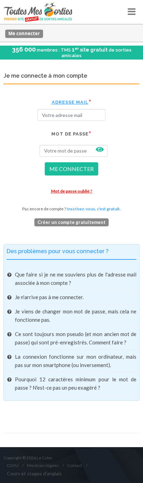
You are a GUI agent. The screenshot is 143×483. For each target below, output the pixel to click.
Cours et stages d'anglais (34, 473)
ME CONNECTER (71, 168)
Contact (74, 465)
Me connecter (24, 33)
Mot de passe (70, 134)
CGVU (13, 465)
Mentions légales (43, 465)
